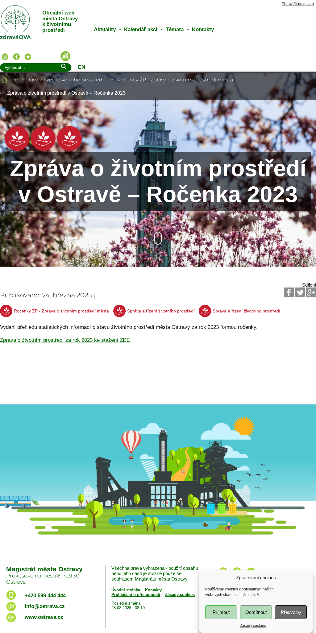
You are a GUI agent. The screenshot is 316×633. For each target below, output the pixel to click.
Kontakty (203, 29)
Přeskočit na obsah (298, 4)
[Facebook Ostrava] (16, 57)
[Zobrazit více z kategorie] (17, 149)
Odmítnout (256, 612)
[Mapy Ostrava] (65, 56)
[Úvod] (4, 80)
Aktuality (105, 29)
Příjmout (221, 612)
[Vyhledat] (63, 67)
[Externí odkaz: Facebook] (289, 292)
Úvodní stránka (125, 590)
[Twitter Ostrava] (28, 57)
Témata (175, 29)
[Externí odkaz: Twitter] (300, 292)
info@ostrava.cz (45, 606)
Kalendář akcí (140, 29)
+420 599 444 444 (45, 595)
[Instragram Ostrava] (5, 57)
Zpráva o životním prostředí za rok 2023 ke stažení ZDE (65, 340)
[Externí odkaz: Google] (311, 292)
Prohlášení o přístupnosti (135, 594)
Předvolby (291, 612)
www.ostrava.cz (44, 617)
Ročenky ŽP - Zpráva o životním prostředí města (175, 80)
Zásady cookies (253, 625)
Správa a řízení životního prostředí (63, 80)
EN (81, 67)
